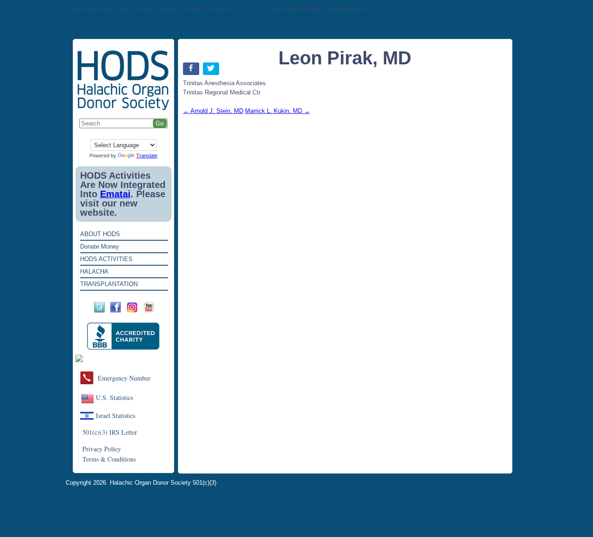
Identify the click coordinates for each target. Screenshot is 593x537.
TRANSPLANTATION (109, 284)
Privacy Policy (101, 448)
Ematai (115, 194)
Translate (147, 155)
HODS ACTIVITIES (106, 259)
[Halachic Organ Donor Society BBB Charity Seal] (123, 336)
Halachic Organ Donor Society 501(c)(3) (163, 482)
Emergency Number (124, 378)
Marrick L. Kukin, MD (277, 110)
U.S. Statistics (114, 397)
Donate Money (99, 246)
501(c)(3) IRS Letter (109, 432)
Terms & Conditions (109, 459)
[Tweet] (212, 70)
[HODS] (123, 108)
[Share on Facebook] (192, 70)
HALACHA (94, 271)
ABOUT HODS (100, 234)
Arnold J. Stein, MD (213, 110)
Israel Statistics (115, 415)
